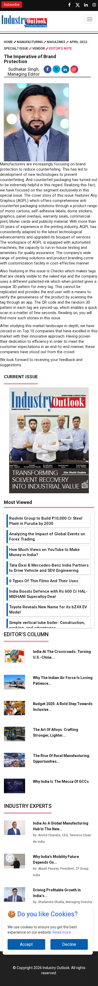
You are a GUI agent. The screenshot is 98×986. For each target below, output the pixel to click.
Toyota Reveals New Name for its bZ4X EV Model (48, 610)
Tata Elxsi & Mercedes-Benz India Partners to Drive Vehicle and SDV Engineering (49, 568)
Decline (69, 944)
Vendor (38, 48)
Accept (26, 944)
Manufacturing (30, 42)
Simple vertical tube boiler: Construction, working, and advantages (47, 625)
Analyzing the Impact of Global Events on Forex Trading (47, 537)
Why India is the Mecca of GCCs (61, 781)
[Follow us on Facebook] (69, 5)
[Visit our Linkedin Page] (86, 5)
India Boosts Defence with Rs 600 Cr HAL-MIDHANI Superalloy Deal (48, 594)
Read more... (63, 932)
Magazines (56, 42)
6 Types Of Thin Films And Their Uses (43, 581)
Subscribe (11, 5)
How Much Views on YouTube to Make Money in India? (44, 552)
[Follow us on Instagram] (94, 5)
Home (9, 42)
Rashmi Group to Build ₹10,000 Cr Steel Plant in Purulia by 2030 (45, 521)
